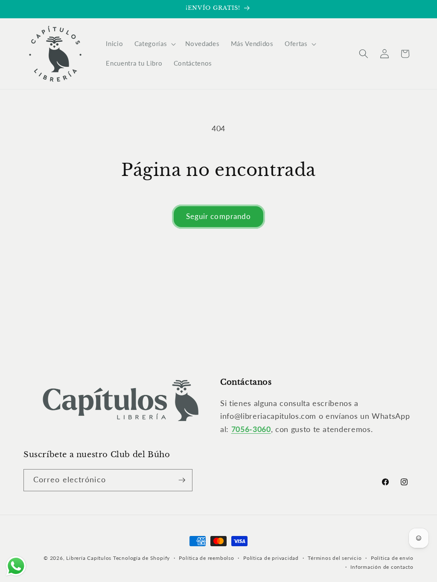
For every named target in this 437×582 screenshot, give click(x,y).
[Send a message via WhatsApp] (16, 566)
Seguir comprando (218, 216)
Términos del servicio (334, 558)
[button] (154, 44)
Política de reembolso (206, 558)
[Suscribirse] (182, 480)
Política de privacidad (271, 558)
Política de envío (392, 558)
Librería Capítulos (88, 558)
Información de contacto (382, 567)
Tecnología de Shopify (141, 558)
